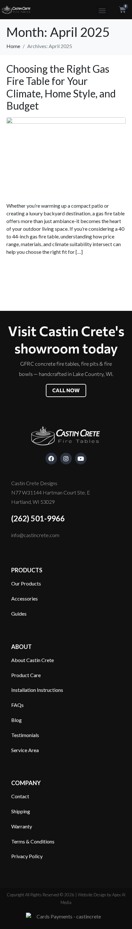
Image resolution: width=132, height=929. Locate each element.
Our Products (26, 583)
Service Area (25, 750)
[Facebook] (51, 458)
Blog (16, 720)
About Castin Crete (32, 660)
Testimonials (25, 735)
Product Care (26, 675)
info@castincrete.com (35, 535)
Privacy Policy (27, 856)
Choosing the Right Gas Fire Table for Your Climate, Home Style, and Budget (61, 87)
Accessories (24, 598)
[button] (102, 10)
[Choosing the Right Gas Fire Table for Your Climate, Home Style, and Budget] (66, 156)
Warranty (21, 826)
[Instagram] (66, 458)
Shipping (20, 811)
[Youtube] (81, 458)
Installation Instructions (37, 690)
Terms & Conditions (32, 841)
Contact (20, 796)
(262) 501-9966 (38, 518)
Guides (19, 613)
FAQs (17, 705)
